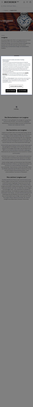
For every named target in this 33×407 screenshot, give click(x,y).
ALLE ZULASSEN (22, 90)
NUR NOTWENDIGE (10, 90)
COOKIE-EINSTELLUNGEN (16, 86)
